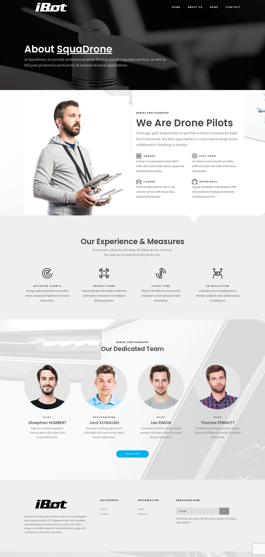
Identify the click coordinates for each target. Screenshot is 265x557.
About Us (195, 7)
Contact (233, 7)
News (214, 7)
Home (176, 7)
